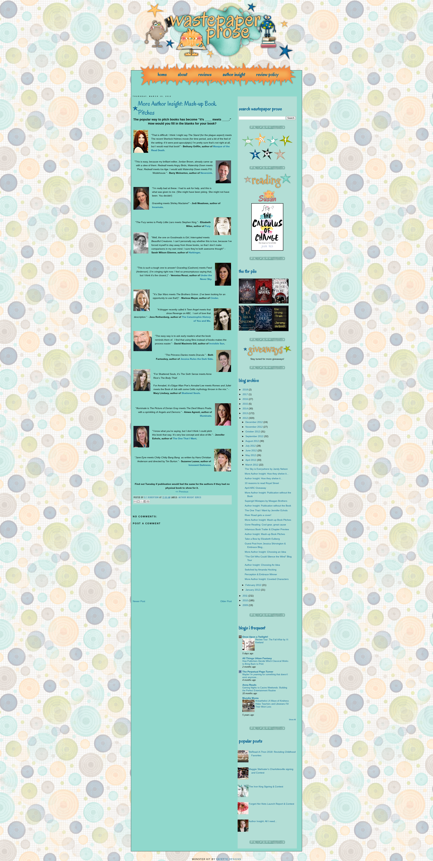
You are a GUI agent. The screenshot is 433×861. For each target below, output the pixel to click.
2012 (246, 418)
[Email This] (135, 501)
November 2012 (254, 426)
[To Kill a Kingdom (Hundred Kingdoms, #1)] (247, 329)
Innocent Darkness (199, 465)
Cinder (214, 298)
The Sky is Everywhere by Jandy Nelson (266, 469)
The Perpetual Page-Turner (257, 671)
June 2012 (251, 450)
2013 (246, 413)
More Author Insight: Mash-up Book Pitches (268, 519)
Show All (292, 720)
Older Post (226, 601)
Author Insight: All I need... (263, 821)
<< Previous (182, 491)
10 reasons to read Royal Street (262, 483)
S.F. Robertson (151, 497)
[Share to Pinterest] (148, 501)
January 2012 (253, 589)
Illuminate (205, 415)
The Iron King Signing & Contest (266, 786)
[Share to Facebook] (144, 501)
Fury (207, 226)
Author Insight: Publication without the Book (268, 505)
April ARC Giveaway (255, 488)
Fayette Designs (228, 859)
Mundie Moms (250, 698)
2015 (246, 403)
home (162, 74)
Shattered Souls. (191, 393)
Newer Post (139, 601)
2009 (246, 605)
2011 (245, 595)
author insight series (190, 497)
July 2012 (250, 445)
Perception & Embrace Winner (261, 574)
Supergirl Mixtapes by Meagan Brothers (266, 501)
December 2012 (254, 422)
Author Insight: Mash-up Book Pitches (265, 534)
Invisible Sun (216, 343)
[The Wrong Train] (280, 330)
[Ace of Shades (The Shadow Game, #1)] (263, 303)
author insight (234, 74)
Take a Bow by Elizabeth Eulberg (262, 538)
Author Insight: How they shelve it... (263, 478)
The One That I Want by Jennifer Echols (266, 510)
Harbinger (194, 252)
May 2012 (251, 455)
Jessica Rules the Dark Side (196, 359)
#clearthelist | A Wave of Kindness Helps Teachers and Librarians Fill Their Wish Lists (272, 704)
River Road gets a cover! (258, 515)
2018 (246, 389)
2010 (246, 600)
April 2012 (251, 460)
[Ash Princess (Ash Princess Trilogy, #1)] (247, 302)
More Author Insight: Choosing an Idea (265, 551)
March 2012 (252, 464)
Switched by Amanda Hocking (260, 569)
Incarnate (157, 207)
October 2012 (253, 431)
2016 (246, 399)
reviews (205, 74)
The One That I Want (184, 438)
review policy (267, 74)
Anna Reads (249, 684)
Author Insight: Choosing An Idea (262, 565)
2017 (246, 394)
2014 (246, 408)
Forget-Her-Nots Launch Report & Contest (271, 803)
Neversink (206, 173)
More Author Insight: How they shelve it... (267, 473)
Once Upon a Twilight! (255, 636)
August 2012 (252, 441)
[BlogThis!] (138, 501)
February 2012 (253, 585)
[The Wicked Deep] (263, 330)
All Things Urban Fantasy (257, 658)
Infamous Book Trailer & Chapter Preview (267, 529)
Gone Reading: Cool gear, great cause (265, 524)
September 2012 (254, 436)
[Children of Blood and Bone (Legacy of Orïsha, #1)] (280, 302)
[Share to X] (141, 501)
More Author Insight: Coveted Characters (267, 579)
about (182, 74)
